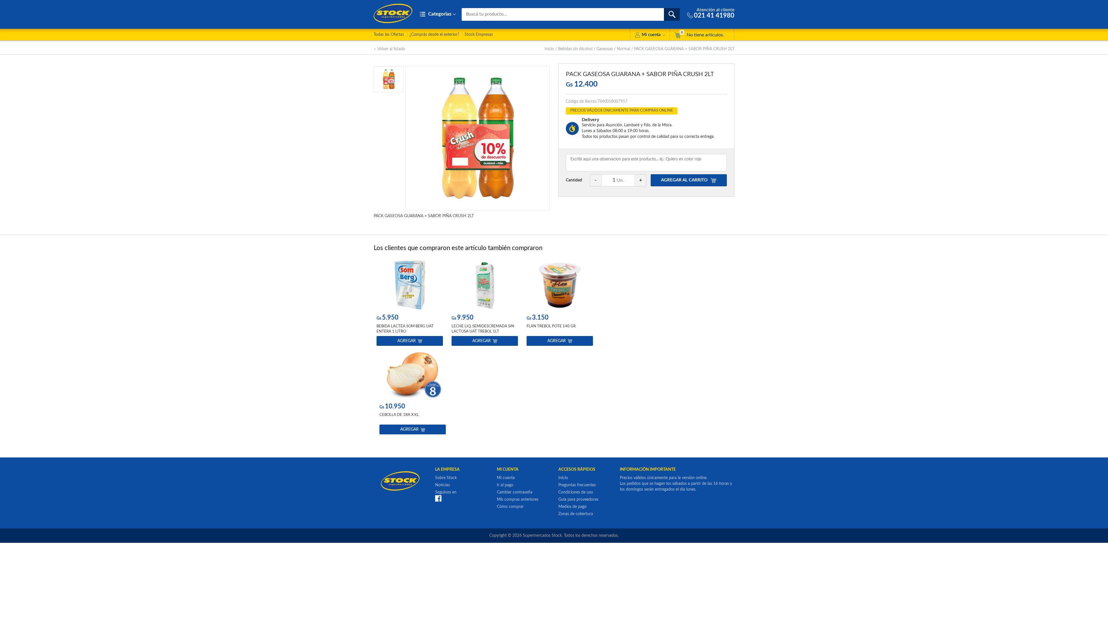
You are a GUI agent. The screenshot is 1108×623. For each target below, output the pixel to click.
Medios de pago (572, 507)
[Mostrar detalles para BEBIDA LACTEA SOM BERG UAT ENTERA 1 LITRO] (410, 285)
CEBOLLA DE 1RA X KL (399, 415)
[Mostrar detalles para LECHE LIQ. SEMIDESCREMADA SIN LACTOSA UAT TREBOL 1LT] (485, 285)
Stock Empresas (479, 35)
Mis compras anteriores (517, 500)
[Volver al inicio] (393, 13)
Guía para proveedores (578, 500)
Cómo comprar (510, 507)
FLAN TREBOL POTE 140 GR (551, 326)
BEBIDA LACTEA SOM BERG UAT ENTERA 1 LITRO (405, 328)
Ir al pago (505, 485)
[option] (410, 304)
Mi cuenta (651, 35)
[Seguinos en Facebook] (438, 498)
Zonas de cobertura (575, 514)
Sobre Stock (446, 478)
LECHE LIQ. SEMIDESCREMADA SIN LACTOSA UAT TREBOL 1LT (483, 328)
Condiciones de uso (575, 492)
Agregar (406, 341)
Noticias (442, 485)
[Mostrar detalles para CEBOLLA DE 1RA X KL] (412, 374)
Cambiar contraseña (514, 492)
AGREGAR (684, 180)
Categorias (439, 14)
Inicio (549, 49)
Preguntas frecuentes (577, 485)
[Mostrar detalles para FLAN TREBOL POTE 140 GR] (560, 285)
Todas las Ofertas (389, 35)
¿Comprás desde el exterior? (434, 35)
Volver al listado (391, 49)
